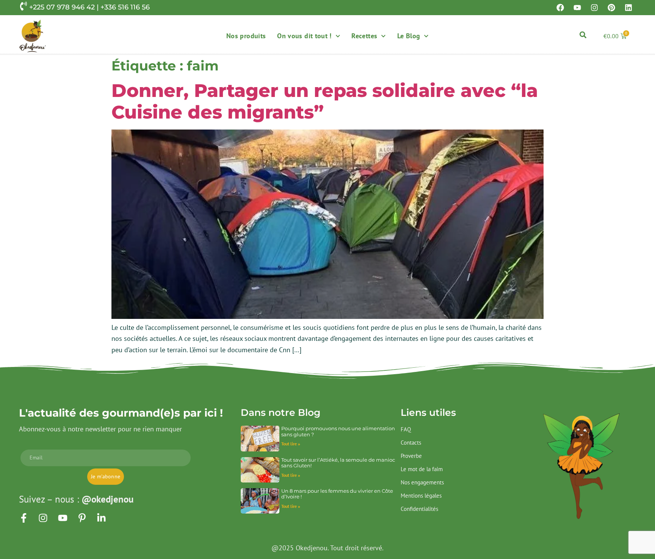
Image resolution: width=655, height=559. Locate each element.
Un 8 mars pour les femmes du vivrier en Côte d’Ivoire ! (337, 494)
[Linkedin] (628, 7)
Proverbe (411, 455)
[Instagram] (594, 7)
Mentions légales (421, 495)
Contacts (411, 442)
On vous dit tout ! (304, 35)
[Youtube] (577, 7)
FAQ (406, 429)
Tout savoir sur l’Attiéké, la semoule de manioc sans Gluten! (338, 462)
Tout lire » (290, 444)
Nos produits (246, 35)
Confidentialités (419, 508)
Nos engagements (422, 482)
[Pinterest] (611, 7)
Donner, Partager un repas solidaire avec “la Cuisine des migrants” (324, 101)
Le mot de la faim (422, 469)
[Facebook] (560, 7)
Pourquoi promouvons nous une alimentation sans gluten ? (338, 431)
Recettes (364, 35)
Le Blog (408, 35)
